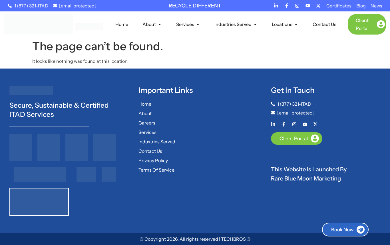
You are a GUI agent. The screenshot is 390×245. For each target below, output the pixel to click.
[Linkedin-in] (276, 5)
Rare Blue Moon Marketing (306, 178)
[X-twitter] (318, 5)
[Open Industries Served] (255, 24)
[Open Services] (198, 24)
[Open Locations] (296, 24)
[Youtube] (307, 5)
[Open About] (159, 24)
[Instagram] (297, 5)
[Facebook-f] (286, 5)
